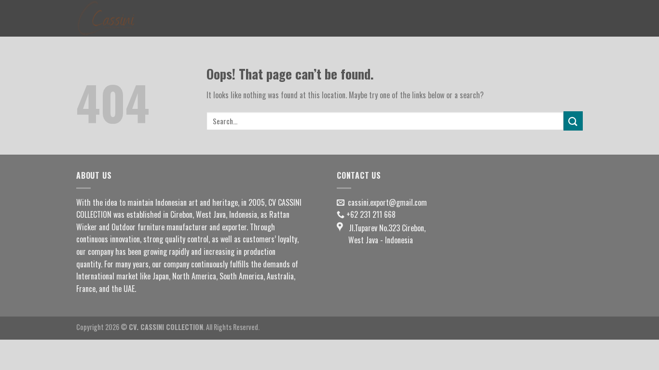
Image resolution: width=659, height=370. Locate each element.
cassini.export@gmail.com (387, 202)
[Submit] (573, 120)
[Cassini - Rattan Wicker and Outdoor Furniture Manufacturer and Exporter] (124, 18)
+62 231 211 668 (371, 214)
